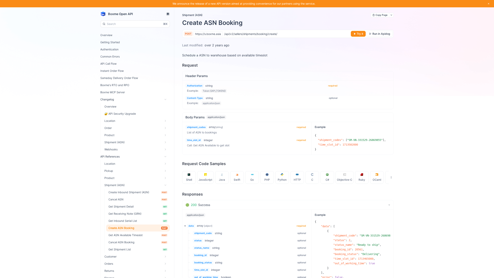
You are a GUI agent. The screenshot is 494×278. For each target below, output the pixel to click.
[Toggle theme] (168, 14)
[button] (184, 225)
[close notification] (488, 4)
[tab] (189, 177)
